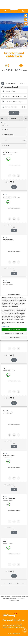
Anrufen (14, 11)
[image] (14, 48)
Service (14, 625)
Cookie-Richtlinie (5, 326)
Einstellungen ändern (14, 337)
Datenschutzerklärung (15, 624)
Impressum (6, 624)
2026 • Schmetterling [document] (14, 633)
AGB (9, 627)
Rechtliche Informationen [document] (14, 620)
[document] (14, 55)
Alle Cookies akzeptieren (14, 329)
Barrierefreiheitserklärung (17, 627)
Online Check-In (7, 625)
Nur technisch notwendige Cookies (14, 333)
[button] (22, 12)
